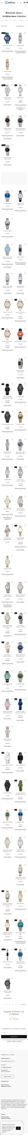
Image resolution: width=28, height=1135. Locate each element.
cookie (3, 1127)
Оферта (3, 1114)
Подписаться (14, 1036)
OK (18, 1128)
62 (21, 1004)
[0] (23, 2)
